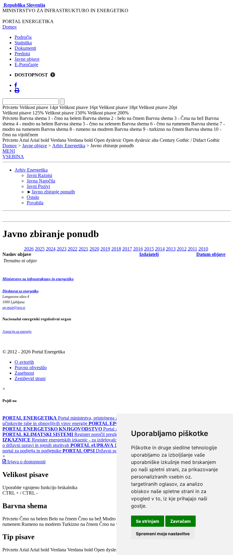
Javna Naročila (41, 180)
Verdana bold (80, 549)
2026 (29, 248)
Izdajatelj (149, 254)
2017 (127, 248)
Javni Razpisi (39, 175)
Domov (9, 26)
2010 (203, 248)
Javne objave (27, 59)
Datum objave (210, 254)
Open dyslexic (108, 549)
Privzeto (10, 518)
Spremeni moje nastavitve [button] (163, 533)
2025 (40, 248)
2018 (116, 248)
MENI (8, 151)
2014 (160, 248)
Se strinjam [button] (147, 521)
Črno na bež (89, 518)
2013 (171, 248)
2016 (138, 248)
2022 (72, 248)
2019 (105, 248)
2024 (51, 248)
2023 (61, 248)
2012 (182, 248)
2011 (192, 248)
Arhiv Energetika (68, 145)
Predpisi (22, 53)
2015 (149, 248)
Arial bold (39, 549)
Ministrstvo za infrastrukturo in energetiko (38, 279)
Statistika (23, 42)
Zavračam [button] (180, 521)
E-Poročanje (26, 64)
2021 (83, 248)
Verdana (58, 549)
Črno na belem (33, 518)
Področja (23, 37)
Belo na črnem (63, 518)
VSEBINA (13, 156)
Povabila (35, 202)
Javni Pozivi (38, 186)
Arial (24, 549)
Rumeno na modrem (41, 524)
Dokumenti (25, 48)
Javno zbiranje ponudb (53, 191)
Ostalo (33, 197)
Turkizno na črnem (80, 524)
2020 (94, 248)
